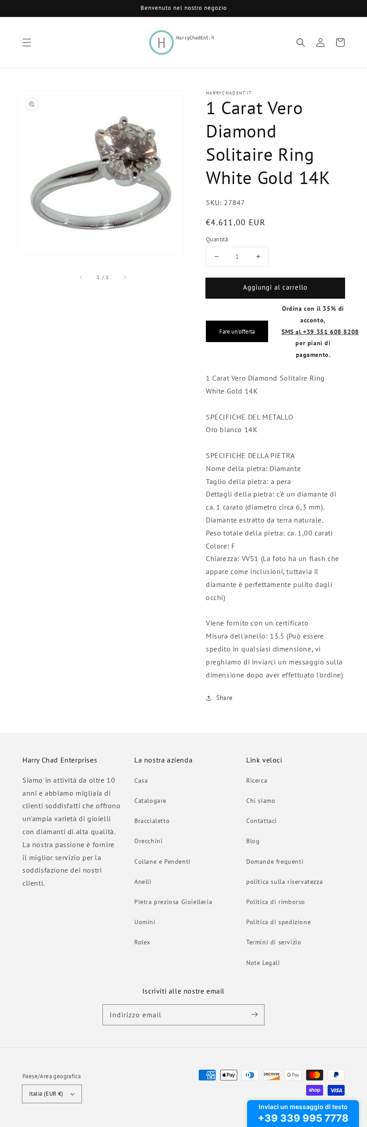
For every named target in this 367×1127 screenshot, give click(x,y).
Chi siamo (260, 801)
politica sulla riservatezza (284, 882)
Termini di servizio (273, 942)
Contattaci (261, 821)
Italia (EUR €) (46, 1093)
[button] (27, 42)
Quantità (217, 239)
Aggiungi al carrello (275, 287)
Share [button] (224, 698)
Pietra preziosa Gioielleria (173, 902)
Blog (253, 841)
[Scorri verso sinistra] (81, 277)
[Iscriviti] (254, 1014)
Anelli (143, 882)
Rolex (142, 942)
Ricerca (256, 780)
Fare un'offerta (237, 331)
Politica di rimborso (275, 902)
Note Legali (263, 963)
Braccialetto (152, 821)
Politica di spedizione (278, 922)
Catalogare (150, 801)
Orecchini (148, 841)
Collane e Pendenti (162, 861)
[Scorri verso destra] (124, 277)
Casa (141, 780)
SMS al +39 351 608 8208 (320, 331)
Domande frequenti (274, 861)
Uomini (145, 922)
